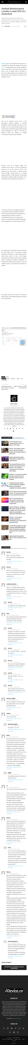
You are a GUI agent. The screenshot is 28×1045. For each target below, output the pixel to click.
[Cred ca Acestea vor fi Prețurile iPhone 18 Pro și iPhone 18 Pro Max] (5, 443)
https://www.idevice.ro (14, 405)
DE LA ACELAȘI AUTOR (18, 437)
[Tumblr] (17, 428)
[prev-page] (2, 543)
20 (26, 26)
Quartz (7, 376)
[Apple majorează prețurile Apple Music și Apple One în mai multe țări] (5, 458)
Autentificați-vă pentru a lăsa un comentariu (14, 967)
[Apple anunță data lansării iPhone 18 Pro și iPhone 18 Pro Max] (5, 537)
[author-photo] (14, 401)
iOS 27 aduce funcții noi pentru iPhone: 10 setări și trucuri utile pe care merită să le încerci (18, 493)
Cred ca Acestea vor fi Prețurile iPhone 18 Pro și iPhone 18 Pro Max (16, 443)
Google (3, 67)
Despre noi (9, 1037)
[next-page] (5, 543)
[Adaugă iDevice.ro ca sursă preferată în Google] (14, 116)
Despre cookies (17, 1039)
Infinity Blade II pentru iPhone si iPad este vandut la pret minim (7, 388)
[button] (2, 2)
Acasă (2, 5)
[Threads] (17, 1032)
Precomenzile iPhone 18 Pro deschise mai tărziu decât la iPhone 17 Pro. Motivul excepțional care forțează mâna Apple (17, 467)
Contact (14, 1040)
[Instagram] (8, 428)
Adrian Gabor (7, 26)
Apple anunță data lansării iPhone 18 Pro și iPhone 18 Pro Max (17, 537)
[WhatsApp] (10, 1032)
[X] (20, 428)
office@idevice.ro (17, 1018)
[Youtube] (14, 431)
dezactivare (13, 378)
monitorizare (4, 380)
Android (6, 5)
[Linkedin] (11, 428)
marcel (10, 648)
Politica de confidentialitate (7, 1039)
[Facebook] (5, 428)
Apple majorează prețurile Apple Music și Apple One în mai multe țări (17, 458)
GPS (21, 378)
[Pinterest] (14, 428)
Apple (8, 378)
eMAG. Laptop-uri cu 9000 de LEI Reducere (20, 387)
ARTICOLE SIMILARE (6, 437)
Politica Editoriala (16, 1037)
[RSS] (15, 1028)
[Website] (23, 428)
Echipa (23, 1039)
